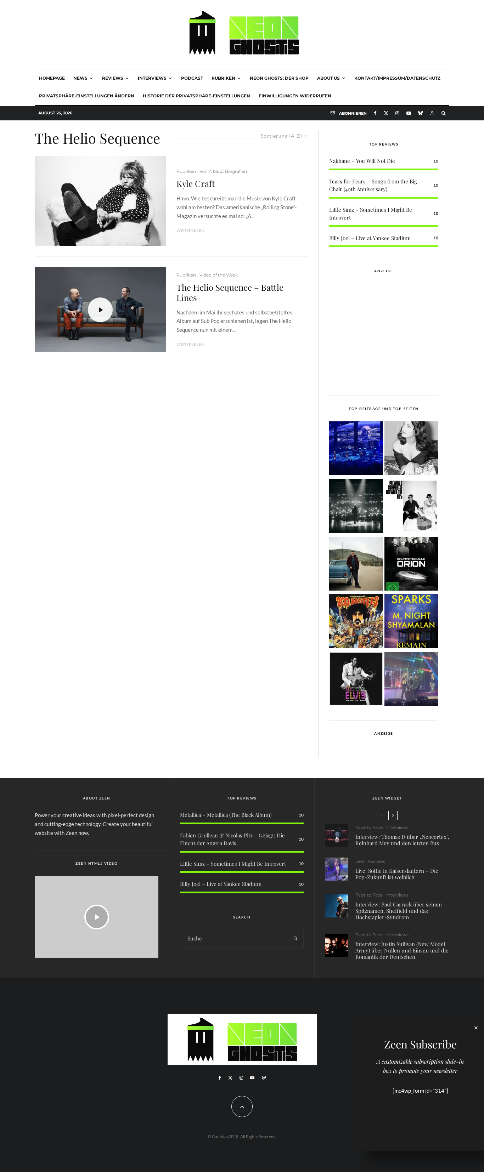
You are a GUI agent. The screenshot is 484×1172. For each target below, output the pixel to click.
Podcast (192, 78)
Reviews (112, 78)
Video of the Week (218, 275)
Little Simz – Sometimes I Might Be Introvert (233, 863)
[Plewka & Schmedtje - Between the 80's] (411, 507)
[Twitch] (263, 1078)
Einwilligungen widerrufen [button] (295, 95)
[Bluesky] (420, 113)
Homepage (52, 78)
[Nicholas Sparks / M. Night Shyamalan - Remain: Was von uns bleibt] (411, 622)
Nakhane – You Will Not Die (362, 160)
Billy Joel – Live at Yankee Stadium (370, 237)
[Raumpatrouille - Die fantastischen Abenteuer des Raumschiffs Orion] (411, 565)
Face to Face (369, 827)
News (80, 78)
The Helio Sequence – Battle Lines (229, 292)
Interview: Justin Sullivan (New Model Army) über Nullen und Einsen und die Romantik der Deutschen (402, 950)
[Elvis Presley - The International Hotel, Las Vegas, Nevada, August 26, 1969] (356, 680)
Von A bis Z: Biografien (223, 171)
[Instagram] (397, 113)
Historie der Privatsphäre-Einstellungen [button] (196, 95)
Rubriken (223, 78)
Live (359, 861)
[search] (295, 938)
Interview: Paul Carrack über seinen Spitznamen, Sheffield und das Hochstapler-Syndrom (398, 910)
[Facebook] (375, 113)
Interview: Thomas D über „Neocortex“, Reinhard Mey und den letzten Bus (402, 840)
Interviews (152, 78)
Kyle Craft (195, 183)
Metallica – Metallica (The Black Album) (225, 814)
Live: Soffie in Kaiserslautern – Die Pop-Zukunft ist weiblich (396, 873)
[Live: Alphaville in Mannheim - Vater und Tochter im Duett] (411, 680)
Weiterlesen (190, 230)
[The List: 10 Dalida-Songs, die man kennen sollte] (411, 449)
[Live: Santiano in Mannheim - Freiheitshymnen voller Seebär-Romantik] (356, 449)
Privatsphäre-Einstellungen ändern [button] (86, 95)
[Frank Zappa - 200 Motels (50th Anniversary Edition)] (356, 622)
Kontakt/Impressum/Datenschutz (397, 78)
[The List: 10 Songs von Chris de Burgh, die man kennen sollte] (356, 507)
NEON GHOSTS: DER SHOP (279, 78)
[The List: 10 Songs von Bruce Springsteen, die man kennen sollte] (356, 565)
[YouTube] (409, 113)
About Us (328, 78)
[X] (386, 113)
